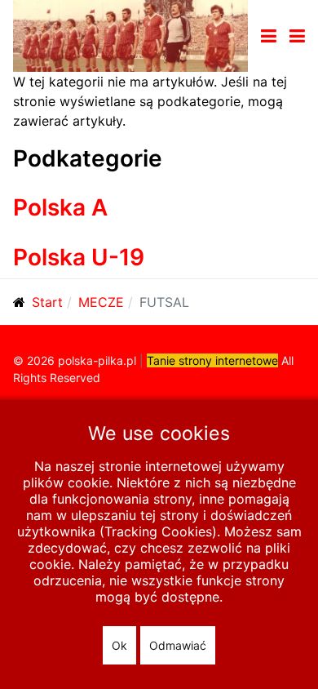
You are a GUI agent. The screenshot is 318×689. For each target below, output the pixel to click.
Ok (119, 645)
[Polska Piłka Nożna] (130, 34)
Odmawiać (177, 645)
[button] (297, 36)
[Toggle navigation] (268, 36)
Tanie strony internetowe (212, 360)
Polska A (60, 207)
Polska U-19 (78, 257)
